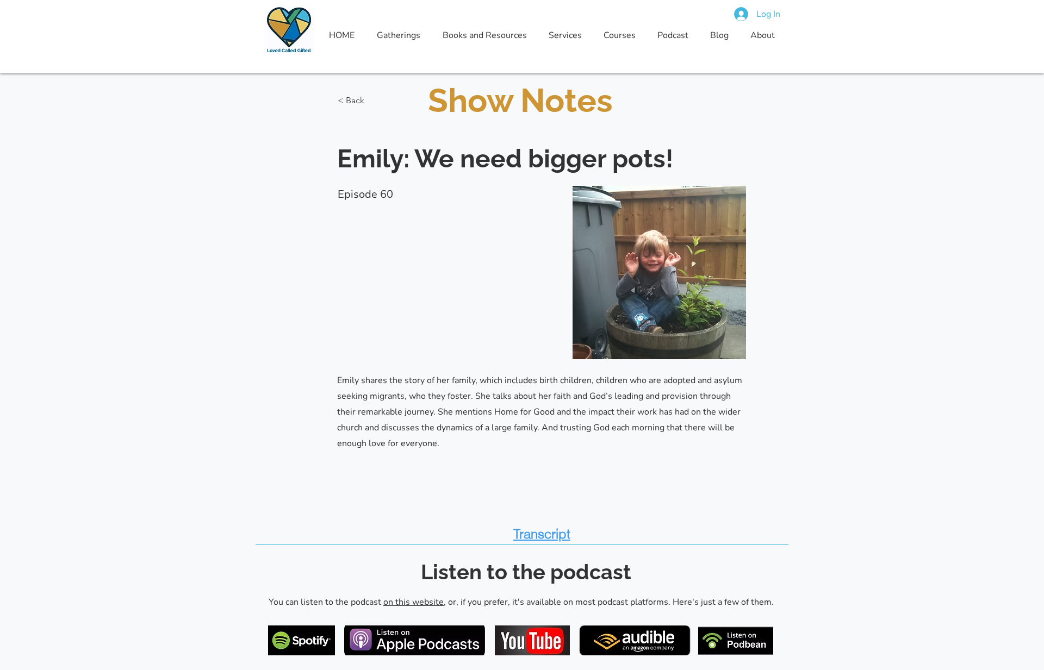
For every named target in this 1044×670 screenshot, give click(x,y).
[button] (373, 100)
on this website (413, 602)
